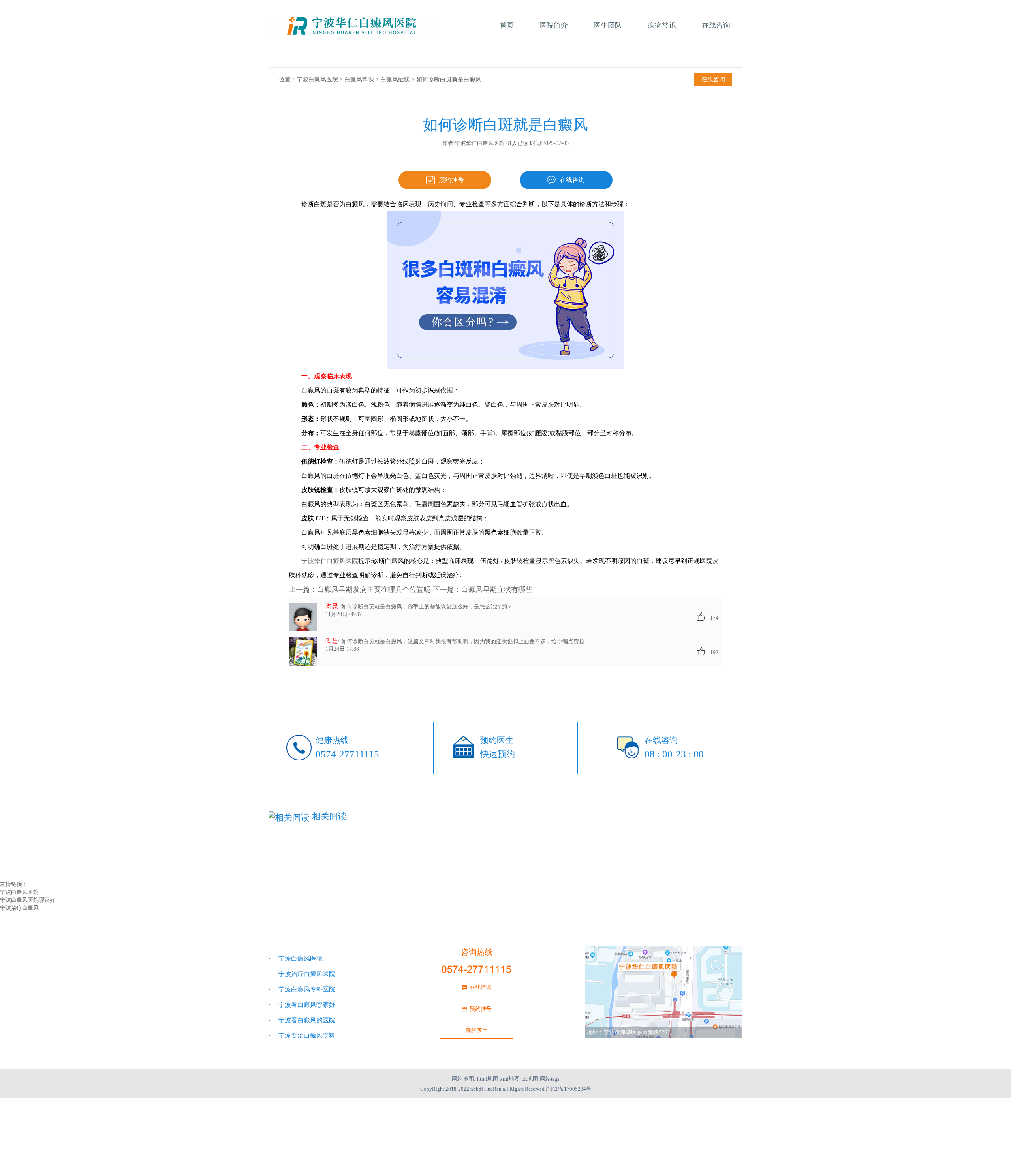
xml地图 (510, 1079)
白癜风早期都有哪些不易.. (305, 868)
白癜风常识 (359, 79)
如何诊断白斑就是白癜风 (448, 79)
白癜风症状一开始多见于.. (461, 852)
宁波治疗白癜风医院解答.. (461, 868)
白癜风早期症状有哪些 (496, 589)
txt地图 (529, 1079)
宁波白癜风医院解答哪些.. (617, 868)
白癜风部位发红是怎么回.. (617, 852)
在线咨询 (713, 79)
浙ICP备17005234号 (568, 1089)
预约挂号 (451, 179)
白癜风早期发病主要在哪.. (617, 860)
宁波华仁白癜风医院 (329, 561)
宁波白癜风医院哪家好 (27, 900)
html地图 (487, 1079)
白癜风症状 (395, 79)
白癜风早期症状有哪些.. (302, 860)
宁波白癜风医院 (317, 79)
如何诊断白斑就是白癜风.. (461, 860)
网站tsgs (549, 1079)
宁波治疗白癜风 (19, 908)
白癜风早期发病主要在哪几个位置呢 (374, 589)
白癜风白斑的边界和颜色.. (305, 852)
